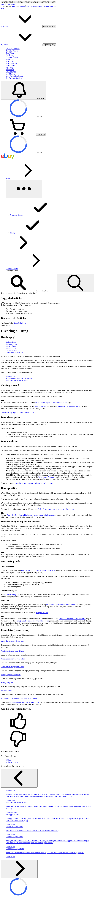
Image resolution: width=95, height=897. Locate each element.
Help (54, 6)
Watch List (9, 55)
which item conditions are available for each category (33, 483)
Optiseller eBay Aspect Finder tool (31, 515)
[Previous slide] (19, 778)
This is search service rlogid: (11, 293)
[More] (24, 189)
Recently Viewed (12, 51)
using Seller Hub (42, 613)
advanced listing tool (11, 595)
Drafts (72, 619)
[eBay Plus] (29, 6)
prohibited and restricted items (69, 406)
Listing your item (12, 269)
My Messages (11, 72)
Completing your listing (14, 352)
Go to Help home (19, 323)
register (22, 6)
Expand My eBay (49, 45)
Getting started (11, 342)
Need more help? (7, 323)
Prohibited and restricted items (17, 381)
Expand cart (41, 134)
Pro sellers (24, 702)
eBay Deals (38, 6)
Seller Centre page (56, 509)
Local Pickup (47, 6)
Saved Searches (11, 63)
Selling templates (7, 683)
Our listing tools (11, 350)
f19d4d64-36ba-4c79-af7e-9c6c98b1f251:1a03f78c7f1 (31, 2)
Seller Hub (61, 605)
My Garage (10, 68)
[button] (47, 721)
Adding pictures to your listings (12, 651)
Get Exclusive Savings (14, 78)
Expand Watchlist (49, 26)
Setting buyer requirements (11, 675)
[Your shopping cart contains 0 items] (18, 134)
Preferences (10, 70)
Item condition (11, 346)
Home (8, 179)
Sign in (14, 6)
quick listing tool (38, 570)
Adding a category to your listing (13, 659)
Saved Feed (10, 61)
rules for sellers (40, 406)
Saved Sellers (10, 65)
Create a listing (17, 412)
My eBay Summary (13, 49)
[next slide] (19, 869)
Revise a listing (6, 690)
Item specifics (11, 348)
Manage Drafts (32, 621)
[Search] (75, 283)
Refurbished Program (46, 477)
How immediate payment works (12, 667)
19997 (53, 2)
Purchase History (12, 57)
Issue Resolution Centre (14, 76)
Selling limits (10, 376)
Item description (11, 344)
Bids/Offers (10, 53)
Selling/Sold (10, 59)
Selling (8, 760)
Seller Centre (51, 402)
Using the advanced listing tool (12, 641)
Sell (2, 9)
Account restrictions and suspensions (19, 378)
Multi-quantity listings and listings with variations (19, 698)
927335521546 (7, 2)
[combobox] (46, 291)
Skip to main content (8, 4)
